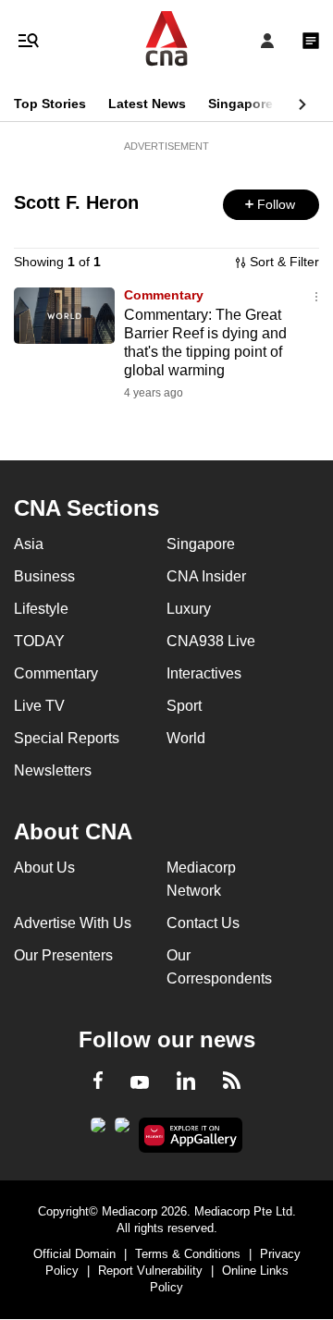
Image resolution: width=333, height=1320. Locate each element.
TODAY (39, 641)
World (185, 738)
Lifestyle (41, 609)
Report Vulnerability (150, 1270)
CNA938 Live (210, 641)
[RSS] (231, 1083)
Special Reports (66, 738)
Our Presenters (63, 955)
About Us (44, 867)
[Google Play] (98, 1130)
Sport (184, 706)
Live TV (39, 706)
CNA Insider (206, 576)
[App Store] (122, 1130)
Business (44, 576)
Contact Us (203, 923)
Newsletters (53, 770)
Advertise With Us (72, 923)
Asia (28, 544)
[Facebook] (98, 1083)
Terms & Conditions (187, 1254)
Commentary (164, 294)
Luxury (188, 609)
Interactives (203, 673)
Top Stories (50, 103)
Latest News (147, 103)
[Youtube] (139, 1083)
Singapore (240, 103)
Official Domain (74, 1254)
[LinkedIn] (186, 1084)
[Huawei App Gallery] (191, 1135)
